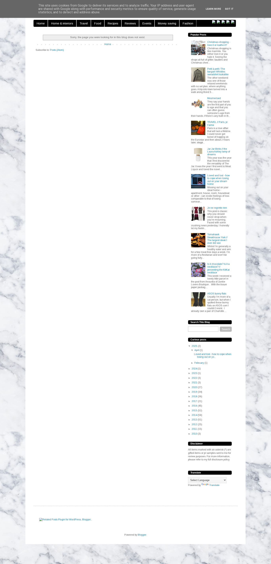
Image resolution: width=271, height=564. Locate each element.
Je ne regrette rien (217, 207)
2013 (195, 419)
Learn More (213, 9)
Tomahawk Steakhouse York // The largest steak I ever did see (217, 238)
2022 (195, 378)
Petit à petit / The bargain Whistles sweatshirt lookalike (218, 71)
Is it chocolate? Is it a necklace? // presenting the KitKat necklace (218, 268)
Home (41, 23)
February (199, 363)
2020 (195, 387)
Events (146, 23)
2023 (195, 373)
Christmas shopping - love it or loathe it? (218, 43)
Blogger (142, 534)
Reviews (130, 23)
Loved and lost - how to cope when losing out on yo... (212, 355)
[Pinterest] (224, 22)
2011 (195, 429)
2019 (195, 391)
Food (97, 23)
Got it (229, 9)
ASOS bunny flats (216, 293)
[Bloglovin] (214, 22)
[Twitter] (219, 22)
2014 (195, 415)
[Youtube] (233, 22)
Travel (84, 23)
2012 (195, 424)
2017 (195, 401)
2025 (195, 346)
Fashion (188, 23)
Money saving (167, 23)
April (197, 350)
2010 (195, 433)
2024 (195, 368)
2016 (195, 405)
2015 (195, 410)
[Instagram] (228, 22)
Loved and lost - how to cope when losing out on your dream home (218, 179)
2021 (195, 382)
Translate (214, 485)
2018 (195, 396)
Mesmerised (214, 98)
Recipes (113, 23)
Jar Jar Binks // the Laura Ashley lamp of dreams (218, 152)
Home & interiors (62, 23)
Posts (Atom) (57, 50)
